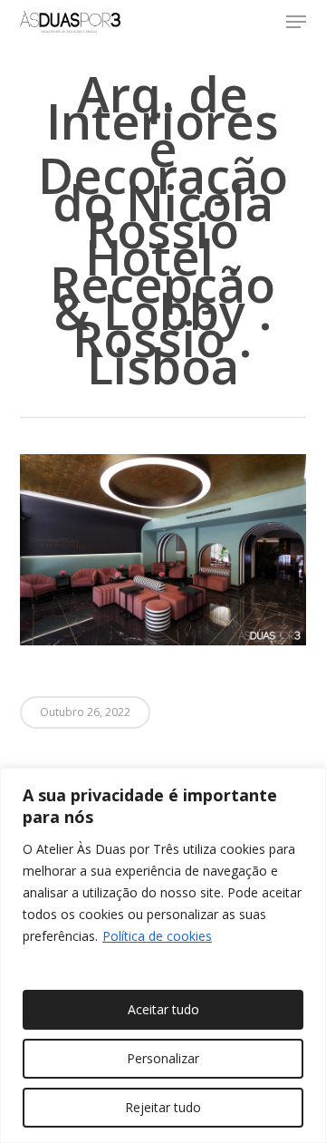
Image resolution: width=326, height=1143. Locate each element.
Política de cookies (157, 935)
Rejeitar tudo (163, 1107)
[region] (163, 955)
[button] (296, 22)
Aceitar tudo (163, 1009)
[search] (260, 22)
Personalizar (163, 1058)
